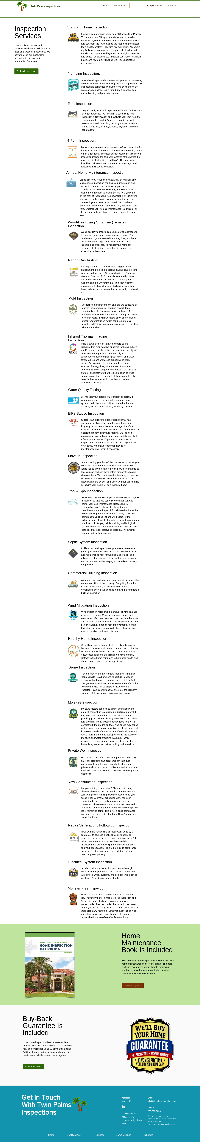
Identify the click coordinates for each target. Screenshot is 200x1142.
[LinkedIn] (123, 1107)
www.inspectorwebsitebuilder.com (162, 1124)
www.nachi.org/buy (56, 1055)
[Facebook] (128, 1107)
